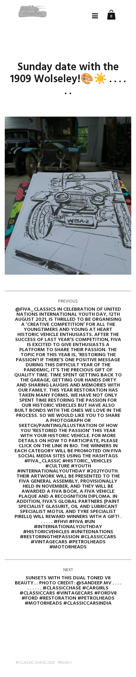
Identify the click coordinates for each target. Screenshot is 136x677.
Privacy (65, 663)
